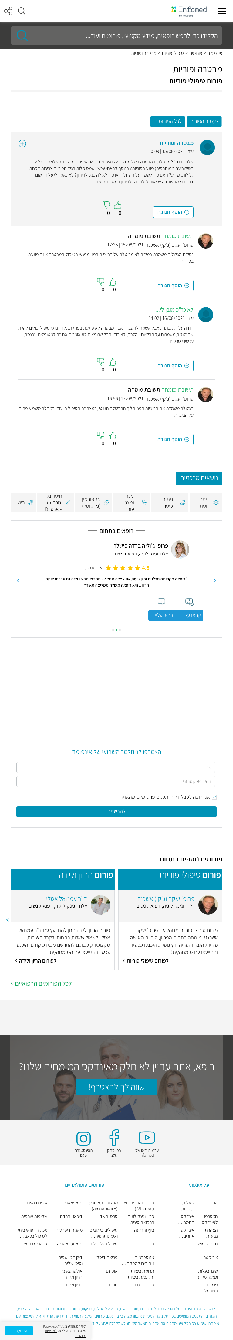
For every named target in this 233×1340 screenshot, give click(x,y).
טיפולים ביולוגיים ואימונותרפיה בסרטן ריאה (103, 1233)
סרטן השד (109, 1216)
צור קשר (211, 1257)
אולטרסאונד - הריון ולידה (70, 1274)
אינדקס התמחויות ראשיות (185, 1219)
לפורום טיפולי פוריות (148, 960)
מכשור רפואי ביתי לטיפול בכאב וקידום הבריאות (32, 1233)
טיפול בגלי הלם (104, 1244)
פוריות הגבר (143, 1285)
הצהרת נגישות (211, 1233)
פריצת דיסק (107, 1257)
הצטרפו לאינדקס (210, 1219)
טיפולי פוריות (173, 53)
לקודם (215, 580)
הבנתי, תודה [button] (19, 1330)
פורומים (195, 53)
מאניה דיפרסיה (69, 1230)
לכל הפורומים (167, 121)
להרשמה (116, 811)
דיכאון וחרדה (71, 1216)
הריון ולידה (73, 1285)
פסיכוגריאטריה (70, 1244)
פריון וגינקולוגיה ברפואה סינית (141, 1219)
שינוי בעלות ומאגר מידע (208, 1274)
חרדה (112, 1285)
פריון (150, 1244)
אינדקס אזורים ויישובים (187, 1233)
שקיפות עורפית (34, 1216)
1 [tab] (120, 630)
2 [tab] (116, 630)
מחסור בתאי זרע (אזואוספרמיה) (103, 1206)
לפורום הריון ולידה (37, 960)
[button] (21, 11)
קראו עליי (164, 615)
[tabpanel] (116, 580)
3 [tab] (113, 630)
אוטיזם (112, 1271)
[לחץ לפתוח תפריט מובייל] (222, 11)
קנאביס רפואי (35, 1244)
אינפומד (215, 53)
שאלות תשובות (187, 1206)
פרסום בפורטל (211, 1288)
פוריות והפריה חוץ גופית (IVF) (139, 1206)
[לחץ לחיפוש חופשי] (20, 35)
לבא (18, 580)
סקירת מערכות (34, 1203)
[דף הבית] (189, 11)
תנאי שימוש (208, 1244)
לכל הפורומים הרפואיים (43, 983)
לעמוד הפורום (204, 121)
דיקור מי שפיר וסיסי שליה (71, 1260)
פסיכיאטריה (72, 1203)
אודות (213, 1203)
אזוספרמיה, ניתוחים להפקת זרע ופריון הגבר (140, 1260)
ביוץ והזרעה (144, 1230)
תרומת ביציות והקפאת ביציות (141, 1274)
